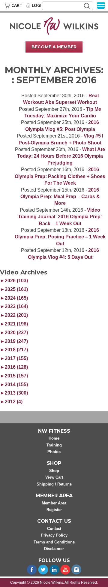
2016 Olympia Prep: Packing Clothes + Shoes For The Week (60, 176)
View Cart (54, 477)
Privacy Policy (54, 535)
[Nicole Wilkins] (54, 25)
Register (54, 509)
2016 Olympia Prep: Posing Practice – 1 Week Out (60, 237)
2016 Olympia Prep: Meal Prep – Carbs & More (60, 196)
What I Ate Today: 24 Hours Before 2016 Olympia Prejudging (61, 156)
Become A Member (54, 47)
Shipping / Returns (54, 484)
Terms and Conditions (54, 542)
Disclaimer (54, 548)
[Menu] (101, 5)
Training (54, 445)
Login (38, 5)
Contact (54, 528)
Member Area (54, 503)
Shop (54, 470)
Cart (16, 5)
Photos (54, 451)
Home (54, 438)
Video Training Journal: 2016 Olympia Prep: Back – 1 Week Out (60, 216)
